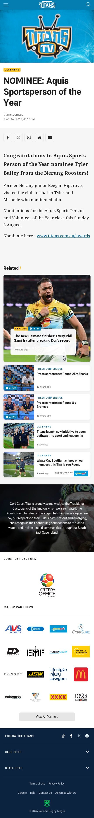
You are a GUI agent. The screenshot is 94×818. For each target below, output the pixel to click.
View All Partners (47, 716)
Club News (12, 70)
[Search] (88, 4)
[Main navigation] (5, 4)
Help (32, 792)
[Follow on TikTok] (63, 736)
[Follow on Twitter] (79, 736)
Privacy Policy (56, 783)
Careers (22, 792)
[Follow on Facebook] (71, 736)
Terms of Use (37, 783)
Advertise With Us (65, 792)
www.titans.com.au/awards (63, 235)
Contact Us (45, 792)
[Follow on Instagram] (87, 736)
